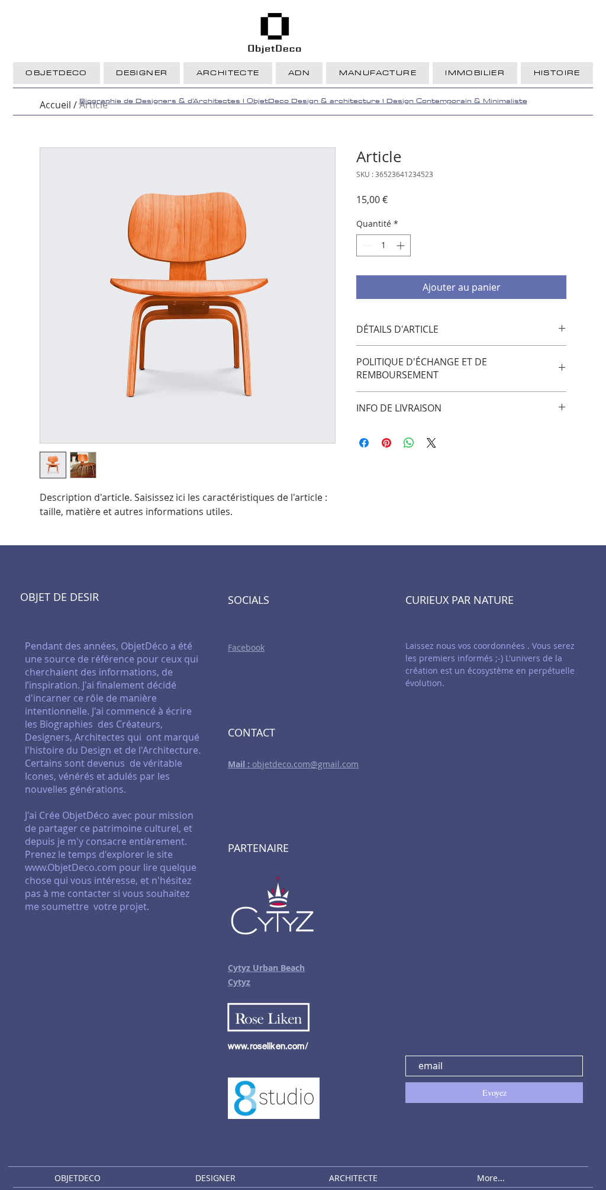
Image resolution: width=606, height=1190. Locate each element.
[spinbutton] (383, 245)
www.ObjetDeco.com (71, 867)
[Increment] (401, 245)
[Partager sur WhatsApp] (409, 443)
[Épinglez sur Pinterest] (386, 443)
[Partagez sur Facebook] (364, 443)
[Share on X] (431, 443)
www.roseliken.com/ (268, 1046)
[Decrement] (365, 245)
